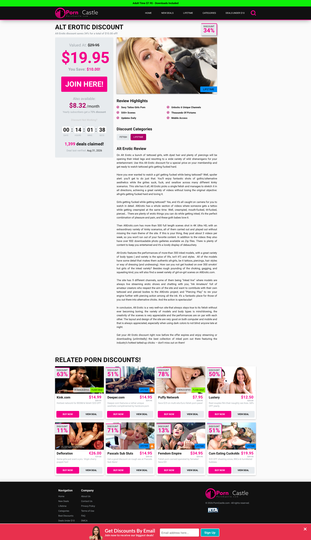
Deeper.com (116, 397)
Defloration (65, 453)
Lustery (214, 397)
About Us (85, 496)
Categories (209, 13)
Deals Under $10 (235, 13)
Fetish (123, 137)
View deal (91, 414)
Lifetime (188, 13)
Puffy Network (168, 397)
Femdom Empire (170, 453)
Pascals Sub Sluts (120, 453)
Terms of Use (87, 511)
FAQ (83, 515)
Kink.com (63, 397)
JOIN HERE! (84, 84)
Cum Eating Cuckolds (224, 453)
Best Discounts (65, 515)
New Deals (167, 13)
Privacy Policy (88, 506)
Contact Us (86, 501)
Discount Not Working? (84, 119)
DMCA (84, 520)
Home (148, 13)
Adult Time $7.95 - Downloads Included (156, 3)
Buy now (68, 414)
